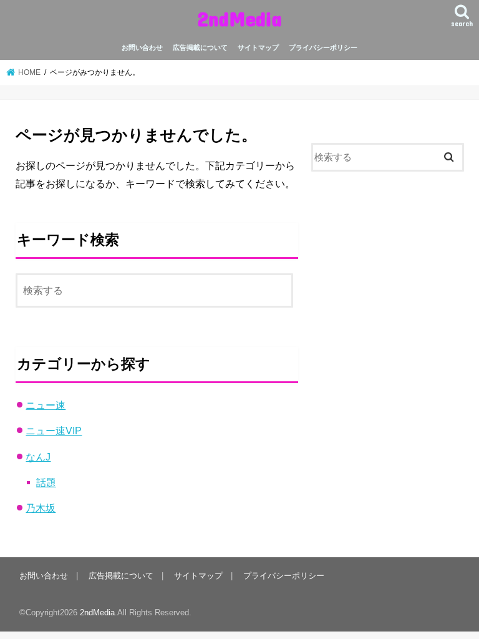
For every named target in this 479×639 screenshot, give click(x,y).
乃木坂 (41, 508)
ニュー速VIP (54, 430)
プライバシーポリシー (323, 47)
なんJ (38, 456)
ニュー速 (45, 405)
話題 (46, 482)
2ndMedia (239, 18)
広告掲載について (200, 47)
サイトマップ (258, 47)
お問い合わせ (142, 47)
